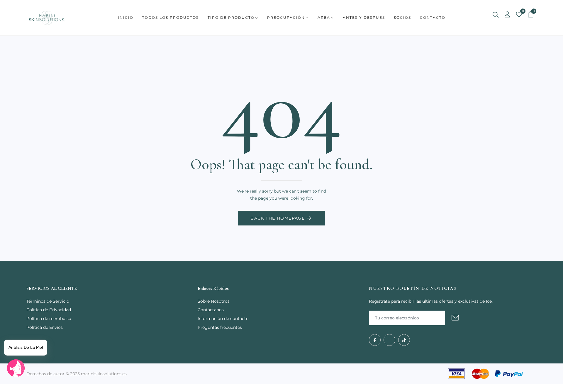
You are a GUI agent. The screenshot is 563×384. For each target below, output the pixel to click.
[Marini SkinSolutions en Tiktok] (404, 340)
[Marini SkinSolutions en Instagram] (389, 340)
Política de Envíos (44, 327)
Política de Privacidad (48, 309)
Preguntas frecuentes (220, 327)
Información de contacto (223, 318)
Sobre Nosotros (214, 301)
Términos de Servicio (47, 301)
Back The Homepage (277, 218)
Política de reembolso (48, 318)
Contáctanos (211, 309)
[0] (519, 15)
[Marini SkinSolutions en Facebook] (375, 340)
